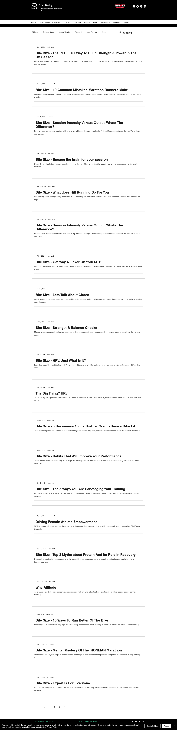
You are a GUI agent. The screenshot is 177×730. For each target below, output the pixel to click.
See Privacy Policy (50, 727)
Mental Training (65, 32)
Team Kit (78, 32)
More (104, 32)
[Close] (174, 726)
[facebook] (134, 6)
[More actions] (140, 46)
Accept (166, 726)
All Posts (35, 32)
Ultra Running (92, 32)
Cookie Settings (152, 726)
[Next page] (64, 707)
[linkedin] (141, 6)
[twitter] (137, 6)
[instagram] (145, 6)
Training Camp (48, 32)
